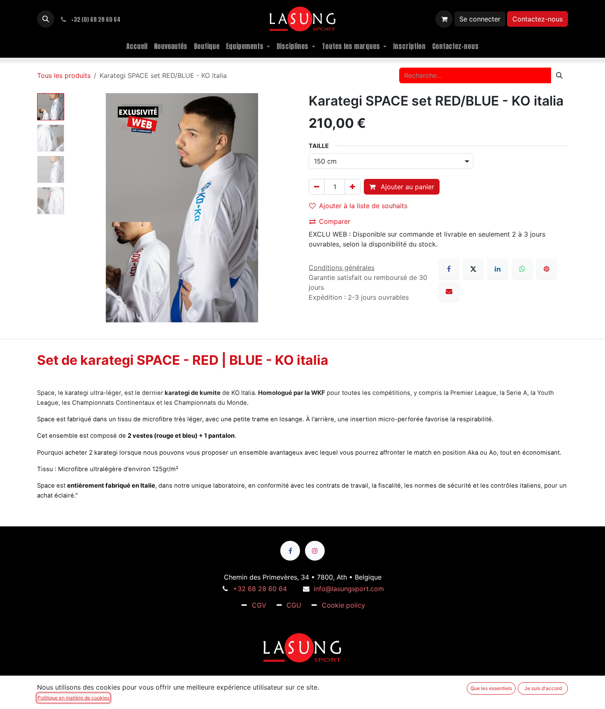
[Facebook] (449, 269)
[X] (473, 269)
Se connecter (479, 19)
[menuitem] (137, 46)
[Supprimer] (317, 187)
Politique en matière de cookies (73, 698)
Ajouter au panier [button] (406, 187)
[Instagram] (315, 551)
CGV (259, 605)
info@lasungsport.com (349, 589)
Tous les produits (64, 75)
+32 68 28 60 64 (260, 589)
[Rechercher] (559, 75)
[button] (45, 19)
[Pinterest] (546, 269)
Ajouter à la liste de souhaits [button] (363, 206)
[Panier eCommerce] (444, 19)
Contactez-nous (537, 19)
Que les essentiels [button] (491, 688)
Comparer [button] (334, 221)
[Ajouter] (352, 187)
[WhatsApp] (522, 269)
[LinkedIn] (497, 269)
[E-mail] (449, 291)
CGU (293, 605)
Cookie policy (343, 605)
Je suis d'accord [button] (543, 688)
